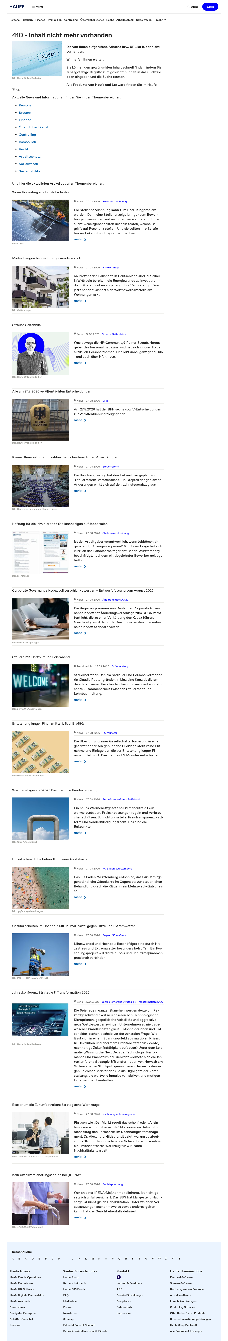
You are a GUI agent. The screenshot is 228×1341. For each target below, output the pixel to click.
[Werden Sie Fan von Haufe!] (119, 1277)
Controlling (27, 134)
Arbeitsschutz (30, 156)
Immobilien (27, 142)
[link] (15, 19)
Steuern (25, 112)
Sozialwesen (28, 163)
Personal (25, 105)
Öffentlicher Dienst (33, 127)
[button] (210, 7)
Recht (23, 149)
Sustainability (29, 171)
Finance (25, 120)
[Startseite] (18, 6)
